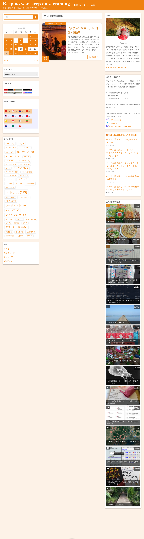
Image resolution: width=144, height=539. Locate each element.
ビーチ (30, 183)
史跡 (10, 227)
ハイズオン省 (11, 175)
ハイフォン (23, 175)
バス (9, 183)
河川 (9, 232)
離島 (29, 236)
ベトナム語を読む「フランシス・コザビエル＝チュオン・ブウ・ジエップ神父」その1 (122, 166)
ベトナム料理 (10, 197)
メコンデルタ (16, 215)
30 (35, 53)
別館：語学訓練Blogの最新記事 (122, 135)
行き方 (21, 236)
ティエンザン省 (12, 172)
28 (26, 53)
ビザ (19, 183)
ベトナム (16, 192)
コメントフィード (11, 257)
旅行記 (78, 5)
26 (16, 53)
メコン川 (9, 219)
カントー (9, 152)
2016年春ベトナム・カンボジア (55, 23)
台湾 (25, 223)
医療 (16, 223)
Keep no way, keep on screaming (36, 3)
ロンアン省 (31, 219)
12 (16, 45)
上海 (8, 223)
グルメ (9, 160)
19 (16, 49)
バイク (23, 179)
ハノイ (10, 179)
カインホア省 (25, 147)
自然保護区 (10, 236)
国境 (22, 227)
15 (30, 45)
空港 (31, 232)
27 (21, 53)
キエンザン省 (13, 156)
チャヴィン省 (21, 168)
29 (30, 53)
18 (11, 49)
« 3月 (6, 60)
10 (6, 45)
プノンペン (10, 187)
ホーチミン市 (16, 205)
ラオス (19, 219)
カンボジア (25, 151)
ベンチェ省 (11, 201)
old (21, 143)
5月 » (36, 60)
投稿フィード (9, 253)
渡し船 (19, 232)
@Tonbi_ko (113, 123)
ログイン (7, 249)
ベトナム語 (90, 5)
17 (6, 49)
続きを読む (93, 57)
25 (11, 53)
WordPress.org (9, 261)
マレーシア (12, 210)
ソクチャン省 (24, 164)
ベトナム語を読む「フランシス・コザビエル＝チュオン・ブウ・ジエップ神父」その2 (122, 153)
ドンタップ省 (27, 172)
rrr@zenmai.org (115, 120)
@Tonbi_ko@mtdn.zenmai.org (117, 67)
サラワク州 (23, 160)
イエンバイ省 (11, 147)
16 (35, 45)
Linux (10, 143)
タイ (8, 168)
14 (26, 45)
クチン (26, 156)
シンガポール (11, 164)
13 (21, 45)
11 (11, 45)
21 (26, 49)
